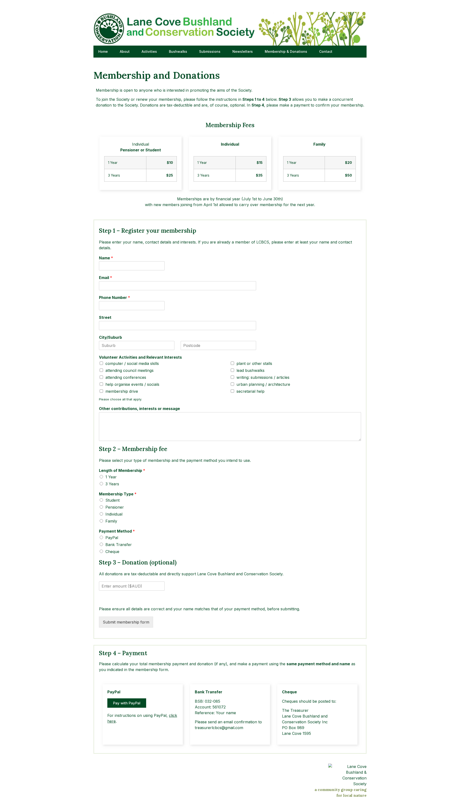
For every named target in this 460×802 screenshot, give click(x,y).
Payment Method (117, 531)
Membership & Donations (286, 51)
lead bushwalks (250, 370)
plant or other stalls (254, 363)
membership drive (121, 391)
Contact (325, 51)
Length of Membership (122, 470)
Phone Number (114, 297)
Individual (113, 514)
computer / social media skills (132, 363)
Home (103, 51)
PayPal (111, 537)
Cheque (112, 551)
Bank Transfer (118, 544)
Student (112, 500)
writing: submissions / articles (262, 377)
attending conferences (125, 377)
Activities (149, 51)
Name (106, 257)
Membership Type (118, 494)
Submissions (209, 51)
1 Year (111, 477)
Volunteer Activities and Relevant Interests (140, 357)
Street (105, 317)
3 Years (112, 483)
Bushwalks (178, 51)
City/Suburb (110, 337)
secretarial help (250, 391)
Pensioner (114, 507)
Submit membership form (126, 622)
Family (111, 521)
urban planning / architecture (263, 384)
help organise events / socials (132, 384)
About (125, 51)
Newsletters (242, 51)
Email (105, 277)
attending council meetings (129, 370)
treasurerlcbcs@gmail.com (219, 727)
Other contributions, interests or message (139, 408)
